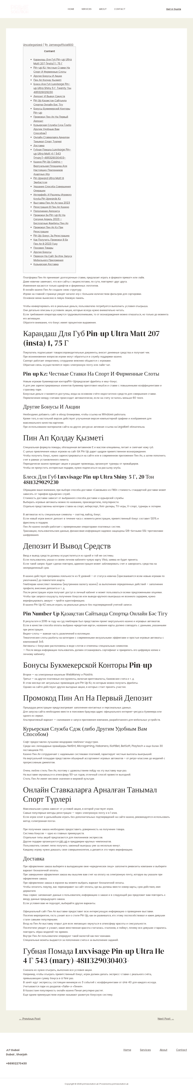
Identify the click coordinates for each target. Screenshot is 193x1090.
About (103, 9)
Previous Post (30, 1019)
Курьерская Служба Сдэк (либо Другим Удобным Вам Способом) (52, 129)
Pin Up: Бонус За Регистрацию (51, 235)
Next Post (166, 1019)
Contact (119, 9)
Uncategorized (32, 45)
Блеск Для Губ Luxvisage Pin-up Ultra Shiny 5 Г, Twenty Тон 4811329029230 (52, 88)
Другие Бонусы (42, 252)
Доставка (38, 145)
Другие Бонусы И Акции (47, 76)
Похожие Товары (43, 248)
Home (71, 9)
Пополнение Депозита (46, 211)
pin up (63, 841)
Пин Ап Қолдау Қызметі (47, 80)
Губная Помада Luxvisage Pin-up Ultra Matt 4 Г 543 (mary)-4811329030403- (52, 154)
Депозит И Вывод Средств (49, 96)
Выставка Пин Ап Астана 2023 (51, 203)
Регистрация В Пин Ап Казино (51, 207)
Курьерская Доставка (46, 264)
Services (87, 9)
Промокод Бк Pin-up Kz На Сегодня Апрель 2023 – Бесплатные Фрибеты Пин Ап (50, 219)
